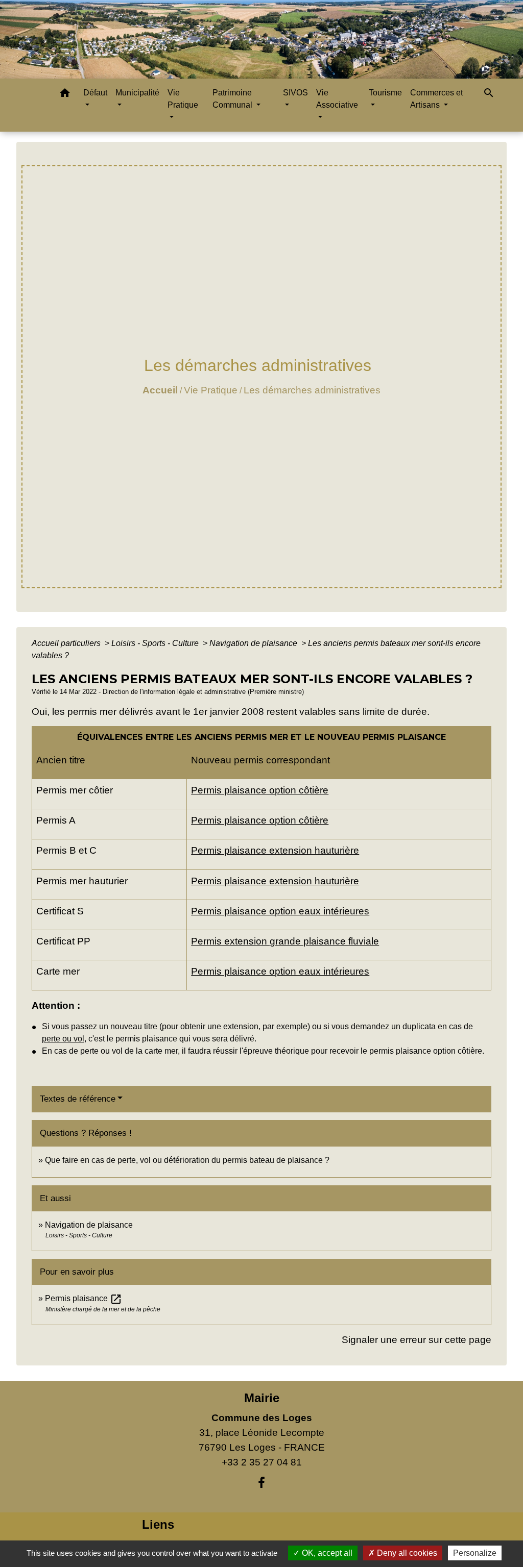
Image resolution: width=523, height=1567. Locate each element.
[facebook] (261, 1483)
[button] (65, 95)
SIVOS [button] (295, 92)
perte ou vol (63, 1038)
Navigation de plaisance (254, 643)
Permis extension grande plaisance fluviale (285, 941)
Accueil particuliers (67, 643)
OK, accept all (326, 1553)
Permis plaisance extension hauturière (275, 850)
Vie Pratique (210, 390)
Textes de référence (77, 1099)
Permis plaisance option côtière (259, 790)
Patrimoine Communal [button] (233, 98)
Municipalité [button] (137, 92)
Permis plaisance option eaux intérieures (280, 911)
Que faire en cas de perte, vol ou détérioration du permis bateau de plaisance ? (187, 1160)
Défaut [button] (95, 92)
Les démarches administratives (312, 390)
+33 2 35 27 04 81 (262, 1462)
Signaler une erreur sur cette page (416, 1339)
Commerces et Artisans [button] (436, 98)
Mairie (261, 1398)
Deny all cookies (406, 1553)
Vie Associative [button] (337, 98)
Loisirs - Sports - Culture (156, 643)
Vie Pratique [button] (183, 98)
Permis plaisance (83, 1298)
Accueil (160, 390)
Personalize (474, 1553)
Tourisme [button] (385, 92)
